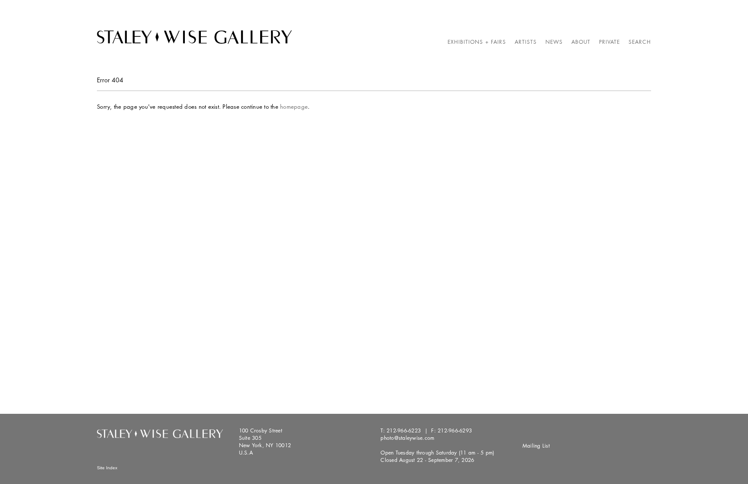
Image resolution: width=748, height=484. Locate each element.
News (554, 41)
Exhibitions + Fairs (477, 41)
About (580, 41)
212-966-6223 (404, 430)
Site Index (107, 467)
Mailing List (536, 445)
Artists (526, 41)
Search (640, 41)
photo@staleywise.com (407, 438)
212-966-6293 (455, 430)
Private (609, 41)
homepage (294, 106)
